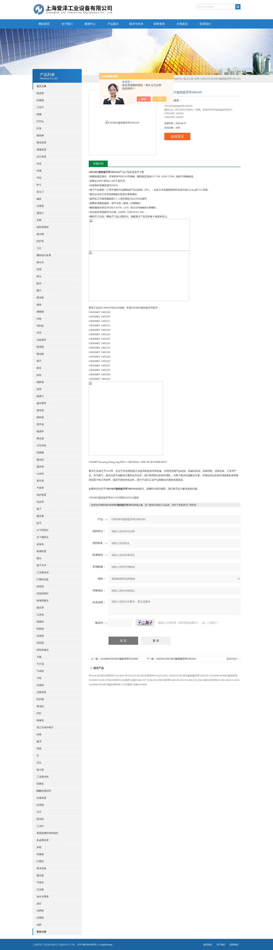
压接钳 (40, 685)
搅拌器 (40, 466)
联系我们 (205, 23)
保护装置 (41, 494)
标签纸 (40, 586)
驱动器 (40, 354)
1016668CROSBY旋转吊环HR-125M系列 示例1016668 (118, 684)
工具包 (40, 614)
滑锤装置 (41, 149)
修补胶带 (41, 403)
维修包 (40, 720)
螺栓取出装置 (44, 255)
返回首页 (207, 944)
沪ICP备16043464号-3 (87, 944)
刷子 (39, 509)
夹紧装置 (41, 797)
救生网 (40, 234)
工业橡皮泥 (43, 572)
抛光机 (40, 459)
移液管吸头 (43, 600)
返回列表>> (233, 658)
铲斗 (39, 184)
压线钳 (40, 635)
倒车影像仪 (43, 649)
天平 (39, 812)
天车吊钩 (41, 445)
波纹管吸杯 (43, 227)
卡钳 (39, 678)
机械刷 (40, 100)
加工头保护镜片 (45, 727)
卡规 (39, 657)
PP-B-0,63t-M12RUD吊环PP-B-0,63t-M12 (146, 675)
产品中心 (177, 78)
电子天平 (41, 565)
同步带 (40, 501)
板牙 (39, 741)
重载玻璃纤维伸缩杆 (47, 833)
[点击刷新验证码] (145, 623)
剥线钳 (40, 628)
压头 (39, 762)
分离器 (40, 206)
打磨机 (40, 861)
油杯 (39, 924)
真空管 (40, 480)
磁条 (39, 304)
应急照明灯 (43, 593)
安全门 (40, 191)
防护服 (40, 699)
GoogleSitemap (105, 944)
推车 (39, 368)
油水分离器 (43, 896)
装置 (39, 269)
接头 (39, 558)
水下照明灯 (43, 530)
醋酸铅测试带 (44, 790)
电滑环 (40, 431)
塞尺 (39, 361)
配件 (39, 283)
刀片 (39, 248)
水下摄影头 (43, 537)
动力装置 (41, 156)
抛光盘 (40, 875)
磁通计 (40, 396)
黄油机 (40, 706)
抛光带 (40, 607)
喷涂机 (40, 819)
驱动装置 (41, 142)
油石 (39, 903)
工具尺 (40, 107)
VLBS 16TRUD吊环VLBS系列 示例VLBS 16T (122, 680)
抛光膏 (40, 516)
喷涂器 (40, 297)
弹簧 (39, 748)
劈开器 (40, 424)
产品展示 (113, 23)
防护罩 (40, 241)
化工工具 (188, 78)
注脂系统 (41, 692)
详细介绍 (98, 163)
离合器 (40, 438)
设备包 (40, 544)
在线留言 (182, 23)
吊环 (39, 332)
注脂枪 (40, 917)
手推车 (40, 882)
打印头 (40, 121)
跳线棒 (40, 135)
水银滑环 (41, 339)
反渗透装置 (43, 840)
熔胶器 (40, 382)
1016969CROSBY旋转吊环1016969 (119, 658)
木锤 (39, 170)
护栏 (39, 713)
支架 (39, 220)
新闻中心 (90, 23)
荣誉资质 (159, 23)
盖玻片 (40, 213)
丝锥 (39, 734)
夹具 (39, 163)
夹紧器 (40, 854)
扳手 (39, 523)
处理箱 (40, 805)
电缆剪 (40, 93)
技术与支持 (136, 23)
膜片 (39, 290)
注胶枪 (40, 910)
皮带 (39, 389)
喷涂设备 (41, 868)
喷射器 (40, 417)
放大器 (40, 769)
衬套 (39, 318)
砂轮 (39, 375)
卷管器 (40, 410)
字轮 (39, 177)
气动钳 (40, 671)
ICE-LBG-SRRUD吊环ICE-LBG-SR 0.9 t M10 (216, 680)
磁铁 (39, 198)
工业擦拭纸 (43, 776)
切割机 (40, 325)
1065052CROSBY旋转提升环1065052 (176, 658)
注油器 (40, 889)
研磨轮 (40, 783)
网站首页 (44, 23)
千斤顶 (40, 664)
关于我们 (67, 23)
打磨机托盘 (43, 579)
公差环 (40, 473)
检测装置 (41, 551)
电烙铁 (40, 621)
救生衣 (40, 262)
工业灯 (40, 826)
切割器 (40, 642)
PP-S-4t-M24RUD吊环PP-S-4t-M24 (107, 675)
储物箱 (40, 311)
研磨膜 (40, 452)
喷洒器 (40, 346)
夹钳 (39, 847)
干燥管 (40, 487)
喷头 (39, 276)
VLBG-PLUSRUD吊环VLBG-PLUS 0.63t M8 (169, 680)
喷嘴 (39, 114)
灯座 (39, 128)
